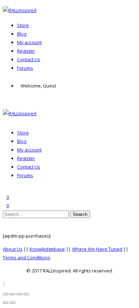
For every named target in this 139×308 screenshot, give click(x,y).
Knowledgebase (47, 249)
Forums (25, 68)
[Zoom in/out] (26, 294)
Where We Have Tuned (97, 249)
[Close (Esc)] (6, 294)
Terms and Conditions (26, 257)
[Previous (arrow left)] (6, 303)
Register (26, 51)
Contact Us (28, 59)
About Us (12, 249)
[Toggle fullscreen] (19, 294)
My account (29, 42)
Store (23, 25)
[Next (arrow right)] (12, 303)
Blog (21, 34)
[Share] (12, 294)
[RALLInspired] (19, 10)
